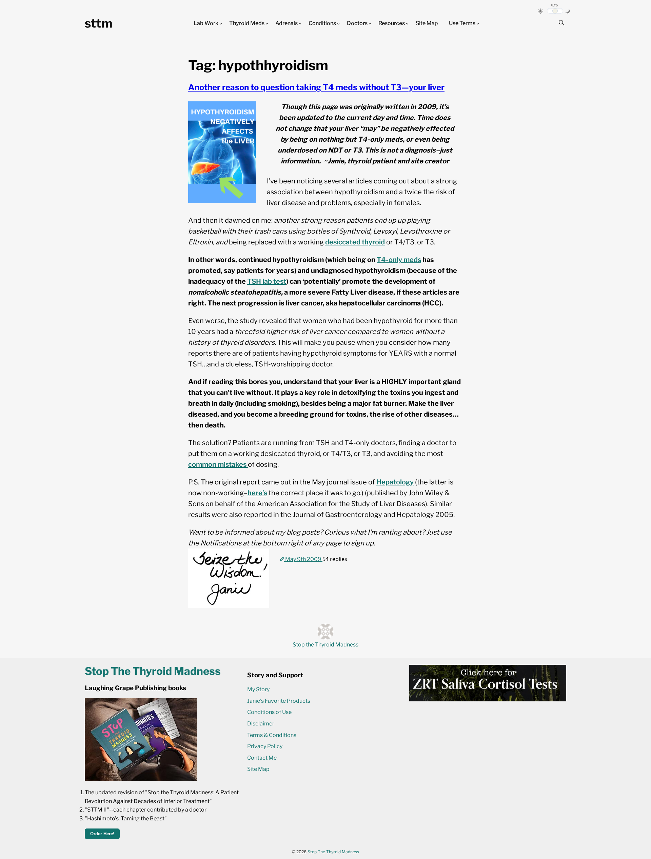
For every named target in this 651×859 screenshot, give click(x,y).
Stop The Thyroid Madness (333, 851)
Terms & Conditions (271, 735)
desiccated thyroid (355, 242)
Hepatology (395, 482)
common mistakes (218, 464)
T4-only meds (399, 260)
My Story (258, 689)
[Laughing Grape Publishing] (141, 779)
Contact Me (262, 758)
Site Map (427, 23)
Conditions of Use (269, 712)
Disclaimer (260, 723)
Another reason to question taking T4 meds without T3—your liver (316, 87)
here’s (257, 493)
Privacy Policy (264, 746)
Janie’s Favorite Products (278, 701)
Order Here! (102, 833)
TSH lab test (266, 281)
